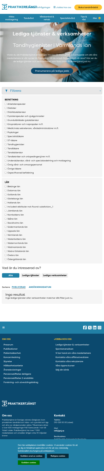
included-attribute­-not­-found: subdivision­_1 (30, 206)
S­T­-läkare (12, 140)
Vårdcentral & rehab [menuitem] (47, 18)
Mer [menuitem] (95, 18)
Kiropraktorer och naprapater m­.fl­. (25, 124)
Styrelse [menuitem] (8, 361)
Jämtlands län (14, 210)
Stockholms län (15, 222)
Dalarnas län (14, 190)
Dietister (11, 108)
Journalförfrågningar (38, 7)
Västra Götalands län (18, 251)
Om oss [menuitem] (6, 339)
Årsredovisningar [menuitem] (12, 369)
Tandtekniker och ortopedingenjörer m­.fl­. (28, 156)
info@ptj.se (59, 431)
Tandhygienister (15, 144)
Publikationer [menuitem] (11, 348)
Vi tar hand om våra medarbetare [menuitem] (73, 353)
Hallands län (13, 202)
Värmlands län (14, 235)
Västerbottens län (16, 239)
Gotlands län (14, 194)
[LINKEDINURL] (94, 328)
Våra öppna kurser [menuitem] (65, 365)
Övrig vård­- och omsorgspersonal (24, 164)
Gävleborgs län (15, 198)
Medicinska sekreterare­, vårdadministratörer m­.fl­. (33, 128)
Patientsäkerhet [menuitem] (12, 353)
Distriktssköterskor (16, 112)
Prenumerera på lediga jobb (52, 71)
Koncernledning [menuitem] (12, 357)
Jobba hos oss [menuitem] (63, 339)
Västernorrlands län (17, 243)
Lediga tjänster (30, 275)
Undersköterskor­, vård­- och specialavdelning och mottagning (39, 160)
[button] (52, 90)
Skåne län (12, 218)
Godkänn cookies (28, 463)
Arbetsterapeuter (16, 104)
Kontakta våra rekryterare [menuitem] (69, 361)
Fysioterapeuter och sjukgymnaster (25, 116)
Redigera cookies (58, 456)
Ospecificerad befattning (20, 172)
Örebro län (13, 255)
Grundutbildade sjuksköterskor (23, 120)
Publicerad (19, 287)
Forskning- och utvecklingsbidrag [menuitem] (21, 382)
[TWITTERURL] (89, 328)
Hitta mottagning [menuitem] (11, 18)
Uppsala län (13, 231)
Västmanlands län (16, 247)
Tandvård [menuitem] (29, 18)
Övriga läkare (14, 168)
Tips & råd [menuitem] (84, 18)
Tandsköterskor (15, 152)
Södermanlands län (17, 226)
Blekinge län (13, 186)
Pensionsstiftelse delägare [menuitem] (17, 373)
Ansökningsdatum (40, 287)
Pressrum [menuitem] (8, 344)
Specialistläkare (15, 136)
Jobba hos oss (63, 7)
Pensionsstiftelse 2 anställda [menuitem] (18, 378)
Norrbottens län (15, 214)
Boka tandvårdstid (88, 7)
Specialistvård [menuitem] (67, 18)
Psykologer (13, 132)
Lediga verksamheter (55, 275)
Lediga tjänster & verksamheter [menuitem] (72, 344)
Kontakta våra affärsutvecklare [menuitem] (72, 357)
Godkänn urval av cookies (31, 456)
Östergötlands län (16, 259)
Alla (11, 275)
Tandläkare (13, 148)
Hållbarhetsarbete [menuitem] (13, 365)
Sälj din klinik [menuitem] (62, 369)
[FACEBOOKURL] (84, 328)
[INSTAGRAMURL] (99, 328)
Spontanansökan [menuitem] (64, 348)
